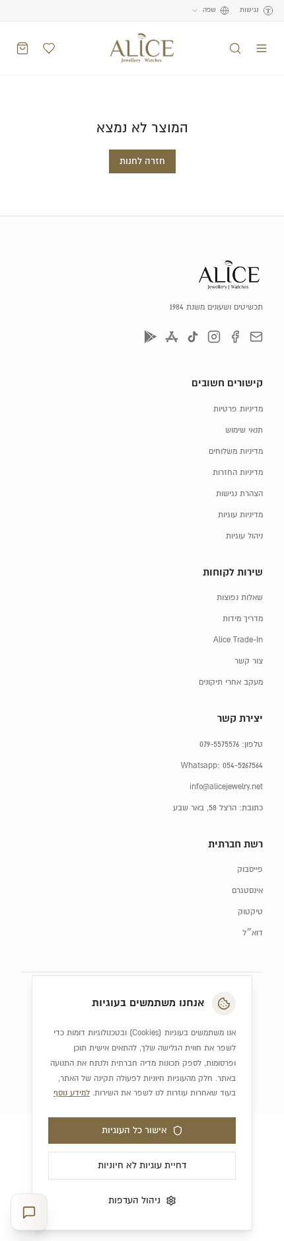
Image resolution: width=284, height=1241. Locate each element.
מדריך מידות (243, 618)
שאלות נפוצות (240, 597)
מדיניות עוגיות (240, 515)
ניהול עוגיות (244, 536)
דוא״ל (252, 933)
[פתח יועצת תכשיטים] (29, 1212)
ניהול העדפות (134, 1201)
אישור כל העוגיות (134, 1130)
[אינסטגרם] (214, 336)
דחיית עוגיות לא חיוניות (142, 1166)
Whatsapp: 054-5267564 (222, 765)
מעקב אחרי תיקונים (231, 682)
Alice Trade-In (238, 640)
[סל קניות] (22, 48)
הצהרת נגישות (239, 493)
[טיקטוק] (192, 336)
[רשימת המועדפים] (49, 48)
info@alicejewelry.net (226, 787)
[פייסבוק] (235, 336)
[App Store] (171, 336)
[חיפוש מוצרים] (235, 48)
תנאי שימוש (244, 430)
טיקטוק (250, 912)
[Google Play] (150, 336)
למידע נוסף (71, 1093)
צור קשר (248, 661)
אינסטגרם (247, 890)
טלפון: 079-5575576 (231, 744)
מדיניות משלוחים (236, 451)
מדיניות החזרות (238, 472)
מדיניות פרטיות (238, 409)
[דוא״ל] (256, 336)
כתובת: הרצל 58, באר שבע (218, 808)
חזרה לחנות (142, 161)
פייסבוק (250, 869)
